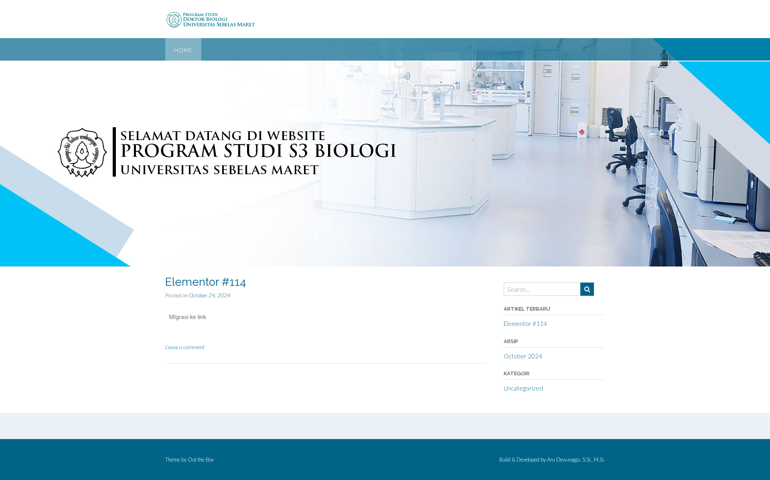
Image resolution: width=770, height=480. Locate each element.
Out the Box (201, 459)
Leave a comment (185, 347)
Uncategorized (523, 388)
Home (183, 50)
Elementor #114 (205, 282)
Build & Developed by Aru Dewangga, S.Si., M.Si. (552, 459)
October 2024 (523, 356)
